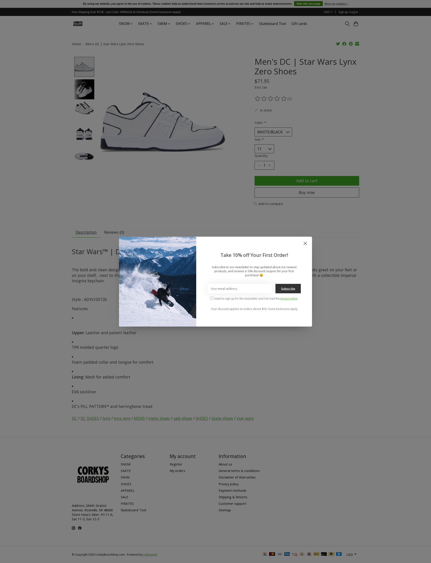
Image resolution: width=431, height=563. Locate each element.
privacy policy (288, 298)
